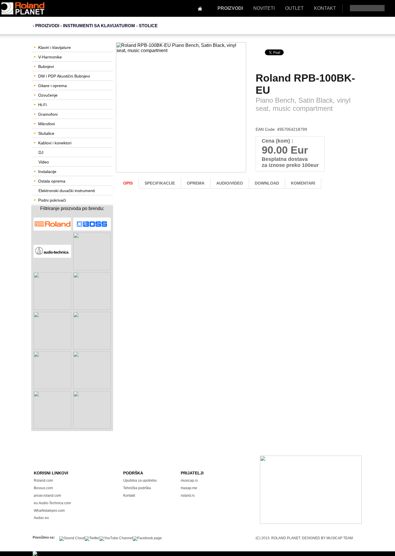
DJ (40, 152)
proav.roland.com (47, 496)
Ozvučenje (48, 95)
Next (239, 112)
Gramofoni (48, 114)
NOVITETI (264, 8)
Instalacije (47, 171)
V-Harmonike (50, 57)
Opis (128, 183)
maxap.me (189, 488)
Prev (123, 112)
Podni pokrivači (52, 200)
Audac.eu (41, 518)
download (267, 183)
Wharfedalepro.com (49, 511)
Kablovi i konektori (54, 143)
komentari (303, 183)
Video (43, 162)
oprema (195, 183)
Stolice (148, 25)
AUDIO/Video (229, 183)
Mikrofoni (46, 123)
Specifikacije (160, 183)
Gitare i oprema (52, 85)
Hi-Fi (42, 104)
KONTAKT (325, 8)
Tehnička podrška (137, 488)
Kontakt (129, 496)
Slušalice (46, 133)
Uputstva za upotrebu (140, 480)
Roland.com (43, 480)
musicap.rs (189, 480)
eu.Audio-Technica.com (52, 503)
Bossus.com (43, 488)
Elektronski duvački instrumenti (66, 190)
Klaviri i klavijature (54, 47)
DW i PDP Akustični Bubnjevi (64, 76)
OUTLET (294, 8)
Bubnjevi (46, 66)
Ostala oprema (51, 181)
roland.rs (188, 496)
